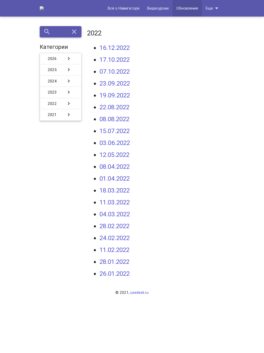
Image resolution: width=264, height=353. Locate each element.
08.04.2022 (115, 166)
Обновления (187, 8)
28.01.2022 (114, 261)
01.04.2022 (115, 178)
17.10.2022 (115, 59)
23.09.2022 (115, 83)
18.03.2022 (115, 190)
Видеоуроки (158, 8)
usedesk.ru (139, 292)
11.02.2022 (114, 250)
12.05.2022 (114, 154)
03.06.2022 (115, 143)
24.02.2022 (115, 238)
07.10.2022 (115, 71)
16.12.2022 (115, 47)
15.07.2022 (115, 131)
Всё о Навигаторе (123, 8)
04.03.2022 (115, 214)
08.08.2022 (114, 119)
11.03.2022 (115, 202)
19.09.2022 (115, 95)
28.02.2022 (114, 226)
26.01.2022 (115, 273)
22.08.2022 (114, 107)
